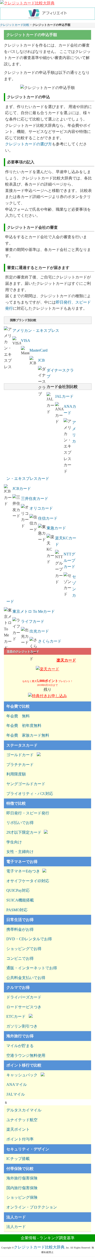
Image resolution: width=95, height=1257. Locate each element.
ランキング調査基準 (57, 1238)
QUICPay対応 (18, 890)
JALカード (64, 396)
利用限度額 (16, 774)
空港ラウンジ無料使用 (25, 1055)
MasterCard (38, 350)
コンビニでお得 (20, 958)
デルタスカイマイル (23, 1110)
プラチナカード (20, 764)
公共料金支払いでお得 (25, 978)
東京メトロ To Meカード (33, 611)
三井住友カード (34, 498)
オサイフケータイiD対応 (27, 881)
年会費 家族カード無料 (27, 735)
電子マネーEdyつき (23, 871)
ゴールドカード (20, 755)
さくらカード (49, 641)
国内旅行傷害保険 (22, 1188)
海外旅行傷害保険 (22, 1178)
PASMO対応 (17, 910)
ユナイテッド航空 (22, 1120)
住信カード (47, 518)
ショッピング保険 (22, 1197)
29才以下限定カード (23, 832)
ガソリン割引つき (22, 1026)
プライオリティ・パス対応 (29, 794)
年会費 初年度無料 (23, 725)
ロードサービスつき (23, 1007)
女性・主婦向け (20, 852)
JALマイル (15, 1094)
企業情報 (28, 1238)
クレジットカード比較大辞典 (39, 1247)
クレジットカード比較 (14, 25)
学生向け (14, 842)
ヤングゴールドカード (25, 784)
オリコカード (41, 508)
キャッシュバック (22, 1075)
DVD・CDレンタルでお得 (29, 939)
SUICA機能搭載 (20, 900)
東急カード (56, 528)
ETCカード (16, 1016)
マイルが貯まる (20, 1046)
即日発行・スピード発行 (27, 813)
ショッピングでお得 (23, 949)
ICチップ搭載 (18, 1159)
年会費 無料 (18, 716)
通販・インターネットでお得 (31, 968)
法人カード (16, 1227)
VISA (25, 340)
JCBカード (21, 488)
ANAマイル (16, 1084)
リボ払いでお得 (20, 823)
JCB (41, 360)
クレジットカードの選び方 (28, 144)
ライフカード (32, 621)
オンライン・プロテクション (31, 1207)
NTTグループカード (69, 560)
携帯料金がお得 (20, 929)
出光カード (39, 631)
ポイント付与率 (20, 1139)
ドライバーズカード (23, 997)
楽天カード (66, 660)
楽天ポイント (18, 1129)
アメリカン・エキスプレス (35, 330)
